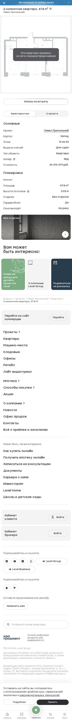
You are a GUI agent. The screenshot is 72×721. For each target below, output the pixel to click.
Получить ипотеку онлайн (24, 457)
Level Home (12, 490)
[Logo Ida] (12, 637)
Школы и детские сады (22, 497)
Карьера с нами (15, 477)
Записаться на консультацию (27, 464)
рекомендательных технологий (39, 695)
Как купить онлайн (18, 451)
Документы (12, 471)
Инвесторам (13, 484)
